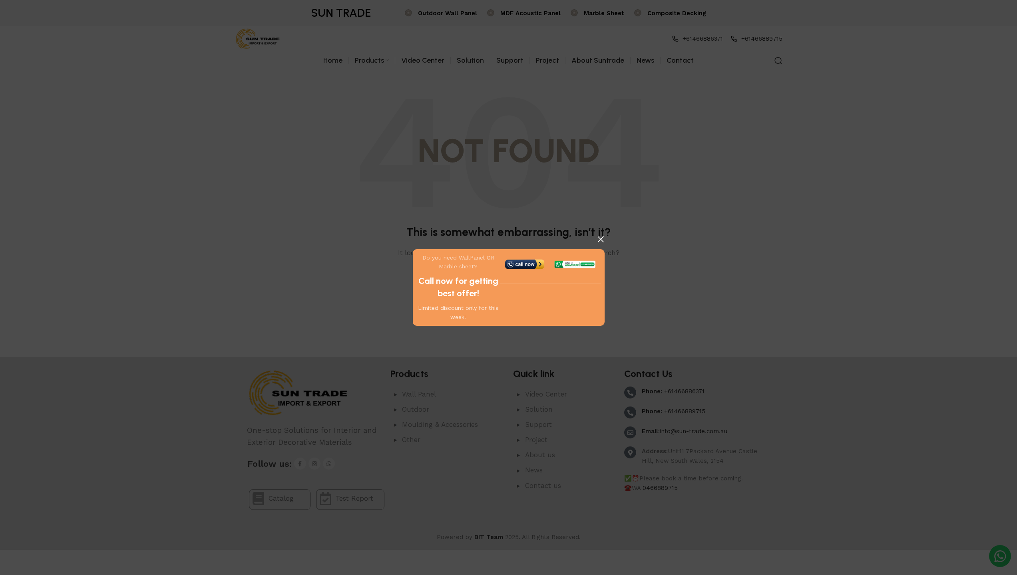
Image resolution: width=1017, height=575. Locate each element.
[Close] (601, 239)
